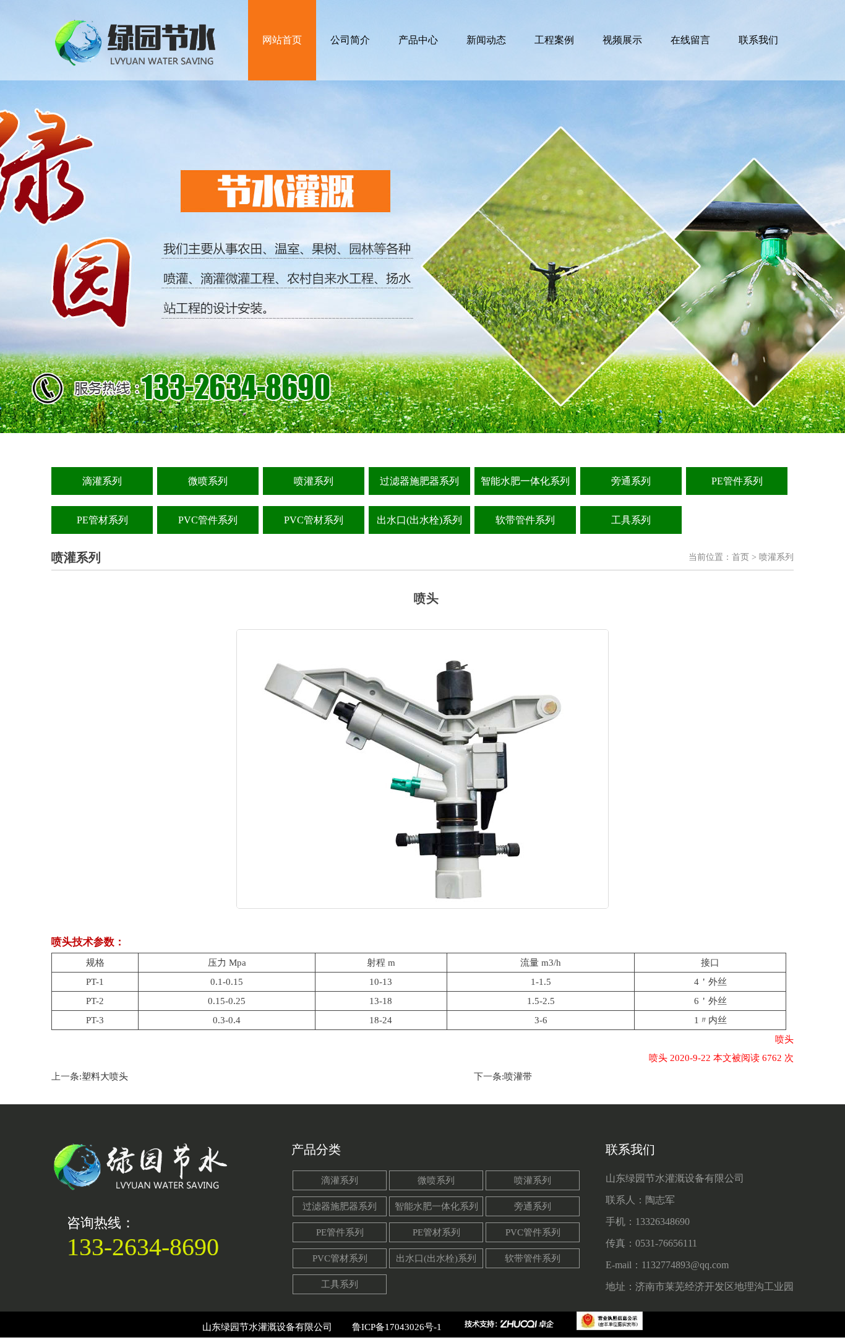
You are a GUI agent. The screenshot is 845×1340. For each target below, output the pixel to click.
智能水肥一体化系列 (525, 481)
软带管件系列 (525, 520)
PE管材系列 (102, 520)
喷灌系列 (313, 481)
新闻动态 (486, 40)
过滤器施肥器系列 (419, 481)
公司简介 (350, 40)
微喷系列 (208, 481)
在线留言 (690, 40)
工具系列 (631, 520)
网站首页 (282, 40)
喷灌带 (518, 1076)
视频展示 (622, 40)
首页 (740, 557)
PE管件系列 (737, 481)
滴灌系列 (102, 481)
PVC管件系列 (208, 520)
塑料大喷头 (105, 1076)
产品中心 (418, 40)
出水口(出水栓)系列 (419, 520)
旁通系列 (631, 481)
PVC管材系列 (313, 520)
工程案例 (554, 40)
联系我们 (758, 40)
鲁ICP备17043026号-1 (397, 1327)
